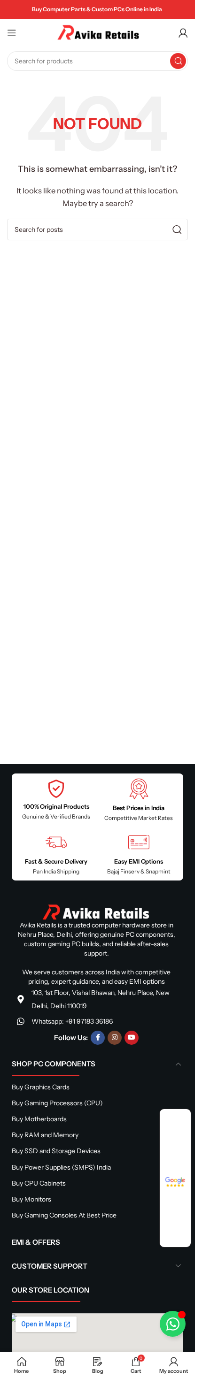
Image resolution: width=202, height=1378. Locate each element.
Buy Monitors (31, 1199)
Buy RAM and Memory (45, 1135)
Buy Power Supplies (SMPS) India (61, 1167)
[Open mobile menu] (11, 32)
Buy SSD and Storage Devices (56, 1151)
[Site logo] (97, 32)
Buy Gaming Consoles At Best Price (64, 1215)
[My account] (183, 32)
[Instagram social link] (115, 1038)
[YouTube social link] (131, 1038)
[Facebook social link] (98, 1038)
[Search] (178, 61)
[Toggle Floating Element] (173, 1324)
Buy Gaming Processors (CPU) (57, 1103)
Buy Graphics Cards (41, 1087)
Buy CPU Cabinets (39, 1183)
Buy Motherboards (39, 1119)
